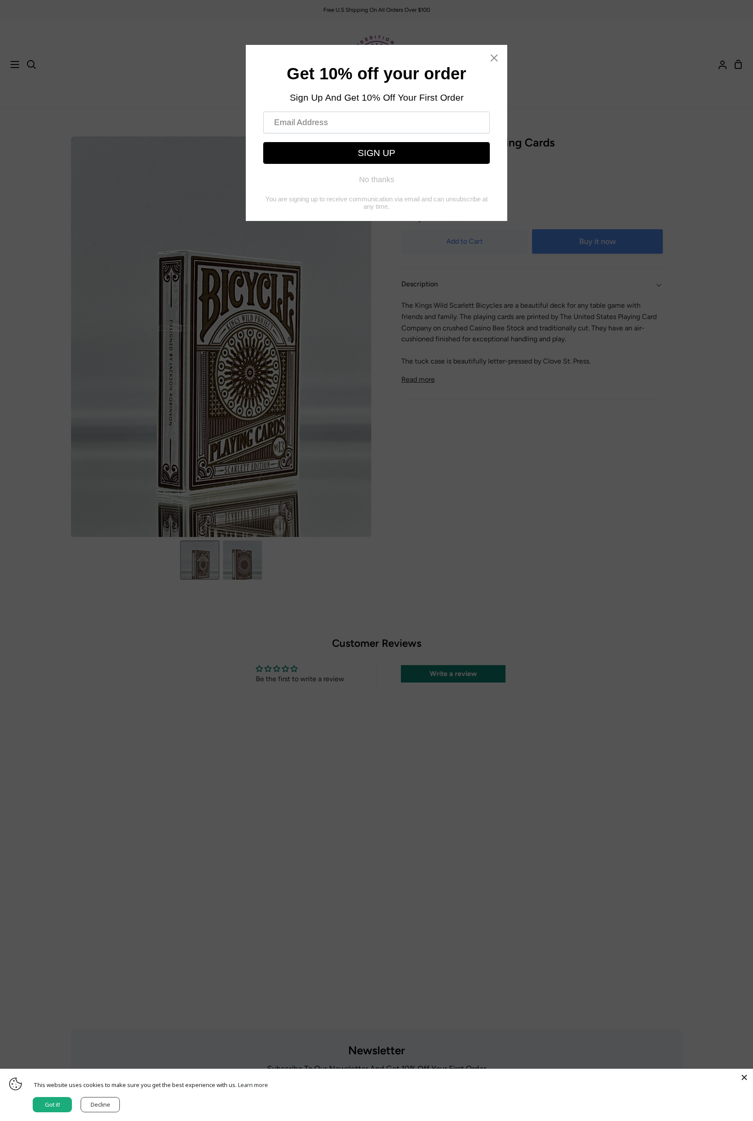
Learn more (253, 1085)
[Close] (744, 1077)
